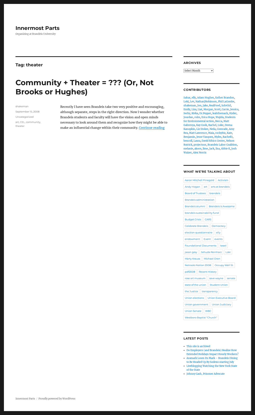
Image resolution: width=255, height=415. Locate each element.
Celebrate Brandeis (196, 225)
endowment (192, 238)
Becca (218, 121)
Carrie (225, 109)
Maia (211, 133)
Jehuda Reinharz (211, 252)
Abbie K (225, 148)
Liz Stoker (202, 129)
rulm (197, 117)
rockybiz (220, 133)
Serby (187, 113)
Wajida (220, 117)
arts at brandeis (220, 186)
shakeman (22, 106)
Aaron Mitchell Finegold (199, 180)
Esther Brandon (224, 97)
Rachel (212, 125)
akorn (197, 148)
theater (19, 125)
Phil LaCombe (226, 101)
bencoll (188, 140)
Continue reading (152, 127)
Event (207, 238)
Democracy (219, 225)
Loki (186, 101)
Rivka (195, 113)
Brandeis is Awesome (222, 206)
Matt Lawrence (198, 133)
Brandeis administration (199, 199)
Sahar (187, 97)
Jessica (234, 109)
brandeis (214, 193)
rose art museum (195, 278)
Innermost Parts (37, 28)
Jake (205, 105)
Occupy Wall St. (224, 265)
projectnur (200, 144)
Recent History (208, 271)
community (33, 122)
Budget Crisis (193, 219)
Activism (223, 180)
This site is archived (198, 346)
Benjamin (189, 136)
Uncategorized (24, 116)
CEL (22, 122)
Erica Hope (207, 117)
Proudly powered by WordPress (56, 398)
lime (205, 148)
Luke (220, 125)
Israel (223, 245)
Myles (217, 136)
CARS (208, 219)
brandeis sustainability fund (202, 212)
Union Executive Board (222, 297)
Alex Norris (199, 152)
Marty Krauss (192, 258)
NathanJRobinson (206, 101)
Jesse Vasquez (204, 136)
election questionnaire (198, 232)
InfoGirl (226, 105)
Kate (229, 133)
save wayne (216, 278)
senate (231, 278)
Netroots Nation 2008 (198, 265)
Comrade (222, 129)
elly (194, 97)
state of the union (195, 284)
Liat (200, 109)
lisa (218, 148)
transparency (210, 291)
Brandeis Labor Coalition (222, 144)
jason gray (191, 252)
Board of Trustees (195, 193)
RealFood (214, 105)
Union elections (194, 297)
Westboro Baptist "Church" (201, 317)
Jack (211, 148)
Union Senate (193, 310)
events (218, 238)
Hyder (233, 113)
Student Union (219, 284)
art (17, 122)
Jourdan (188, 117)
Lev (192, 101)
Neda (213, 129)
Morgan (208, 109)
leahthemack (220, 113)
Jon (199, 105)
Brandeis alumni (195, 206)
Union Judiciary (221, 304)
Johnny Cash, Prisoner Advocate (205, 373)
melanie (188, 148)
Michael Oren (212, 258)
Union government (196, 304)
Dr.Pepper (205, 113)
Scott (217, 109)
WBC (208, 310)
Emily (187, 109)
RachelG (228, 136)
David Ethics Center (213, 140)
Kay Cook (201, 125)
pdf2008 (190, 271)
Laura (197, 140)
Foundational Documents (200, 245)
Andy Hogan (192, 186)
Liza (194, 109)
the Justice (191, 291)
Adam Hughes (205, 97)
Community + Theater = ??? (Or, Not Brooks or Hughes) (84, 87)
